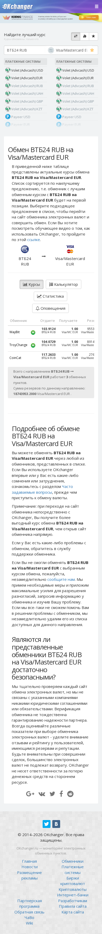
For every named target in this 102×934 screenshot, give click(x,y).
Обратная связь (29, 912)
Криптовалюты (73, 889)
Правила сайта (73, 906)
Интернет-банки (72, 894)
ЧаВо (29, 917)
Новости (29, 866)
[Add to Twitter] (52, 793)
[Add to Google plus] (30, 793)
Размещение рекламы (29, 875)
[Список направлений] (75, 36)
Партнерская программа (29, 903)
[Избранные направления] (93, 36)
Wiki (29, 923)
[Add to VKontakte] (41, 793)
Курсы (33, 284)
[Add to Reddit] (70, 793)
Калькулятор (65, 284)
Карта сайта (72, 912)
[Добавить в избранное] (92, 50)
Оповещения (52, 308)
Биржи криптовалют (72, 880)
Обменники (72, 861)
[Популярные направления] (84, 36)
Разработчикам (72, 900)
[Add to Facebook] (61, 793)
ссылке (33, 239)
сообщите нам (61, 579)
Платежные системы (72, 869)
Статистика (53, 296)
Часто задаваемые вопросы (42, 489)
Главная (29, 861)
